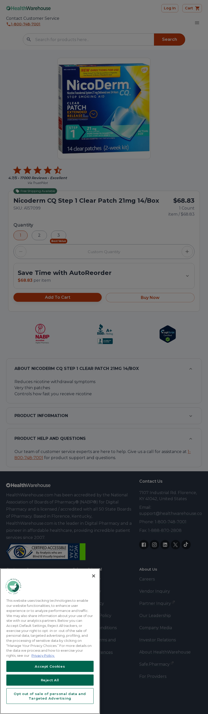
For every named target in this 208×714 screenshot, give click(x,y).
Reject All (50, 680)
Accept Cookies (50, 666)
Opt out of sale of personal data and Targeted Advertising (50, 696)
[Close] (93, 575)
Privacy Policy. (43, 655)
